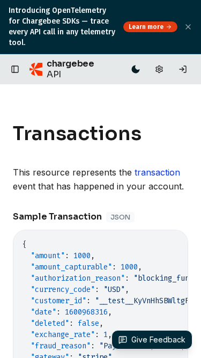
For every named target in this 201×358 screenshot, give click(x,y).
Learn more (146, 27)
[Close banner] (188, 27)
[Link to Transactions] (152, 133)
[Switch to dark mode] (135, 69)
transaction (157, 172)
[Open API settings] (159, 69)
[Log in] (182, 69)
